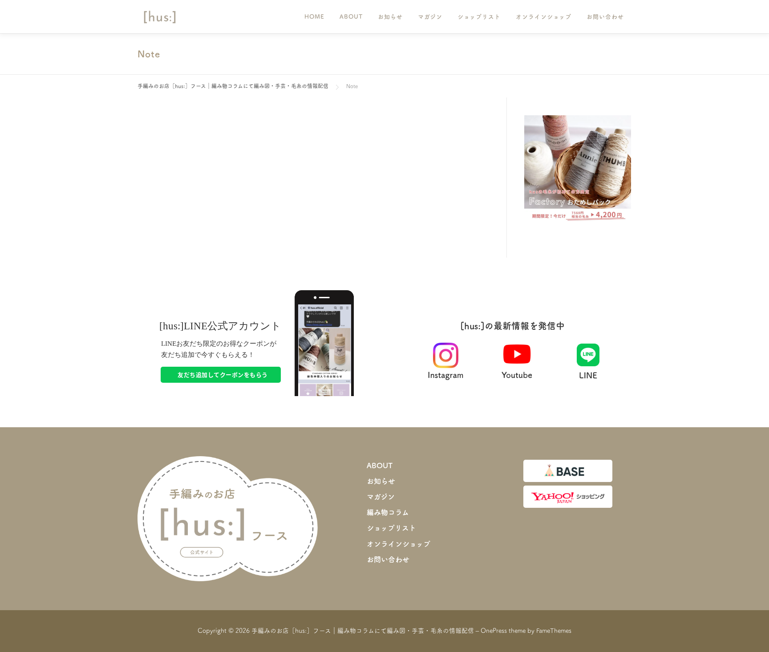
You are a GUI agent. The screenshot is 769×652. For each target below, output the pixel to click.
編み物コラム (388, 512)
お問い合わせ (605, 17)
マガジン (430, 17)
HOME (314, 17)
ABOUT (351, 17)
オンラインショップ (543, 17)
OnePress (494, 631)
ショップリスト (479, 17)
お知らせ (390, 17)
